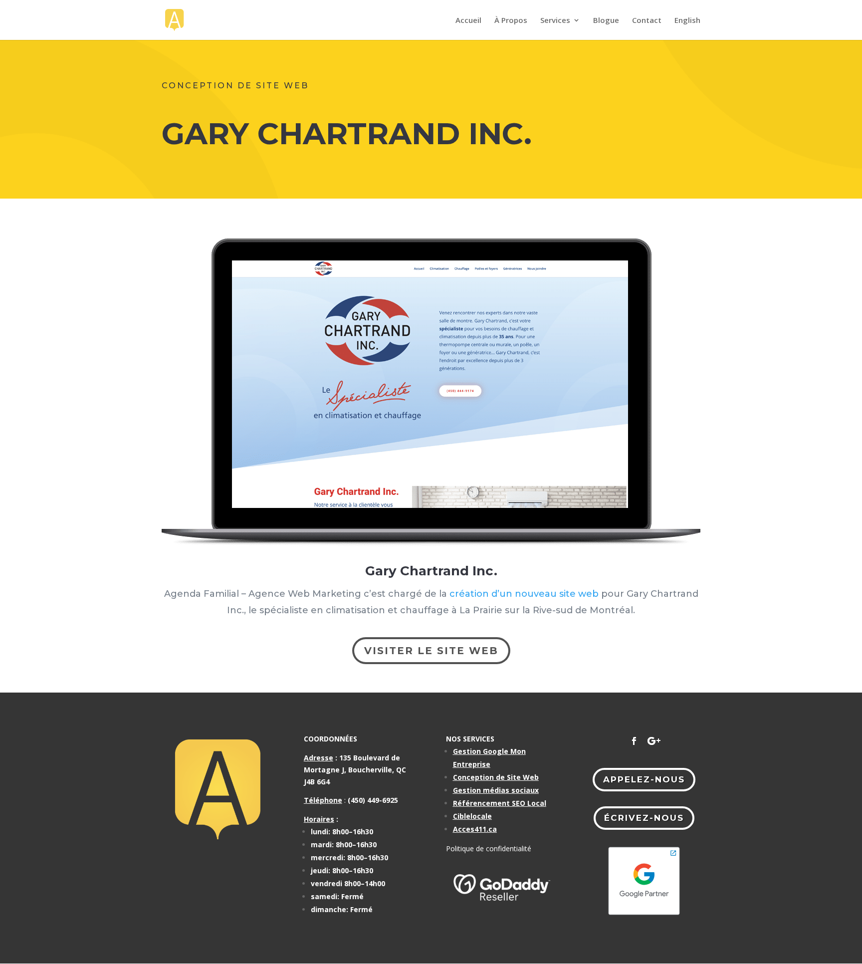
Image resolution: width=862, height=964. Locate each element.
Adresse (318, 757)
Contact (646, 20)
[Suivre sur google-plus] (654, 741)
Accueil (468, 20)
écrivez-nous (644, 818)
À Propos (510, 20)
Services (555, 20)
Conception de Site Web (496, 777)
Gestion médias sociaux (496, 790)
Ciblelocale (472, 816)
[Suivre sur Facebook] (634, 741)
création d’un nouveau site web (524, 593)
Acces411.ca (475, 829)
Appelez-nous (644, 779)
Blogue (606, 20)
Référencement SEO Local (499, 803)
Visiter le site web (431, 651)
